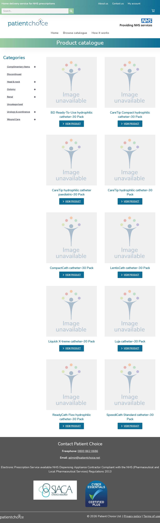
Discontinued (14, 74)
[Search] (71, 11)
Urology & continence (21, 112)
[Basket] (153, 11)
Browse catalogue (75, 33)
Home (54, 33)
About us (103, 3)
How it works (100, 33)
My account (134, 3)
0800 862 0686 (88, 451)
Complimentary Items (21, 67)
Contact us (118, 3)
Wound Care (21, 119)
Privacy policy (132, 516)
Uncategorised (15, 104)
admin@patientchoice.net (84, 458)
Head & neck (21, 82)
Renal (21, 97)
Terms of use (151, 516)
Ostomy (21, 89)
